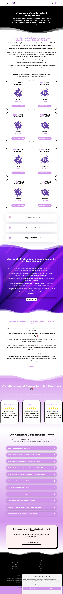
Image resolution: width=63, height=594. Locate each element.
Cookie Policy (38, 591)
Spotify (40, 566)
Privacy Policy (44, 591)
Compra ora (31, 299)
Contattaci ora (31, 542)
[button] (60, 576)
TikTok (40, 560)
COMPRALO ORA (18, 106)
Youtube (14, 564)
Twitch (40, 564)
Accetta (32, 588)
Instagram (15, 562)
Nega (51, 588)
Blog (40, 570)
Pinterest (41, 562)
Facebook (14, 566)
